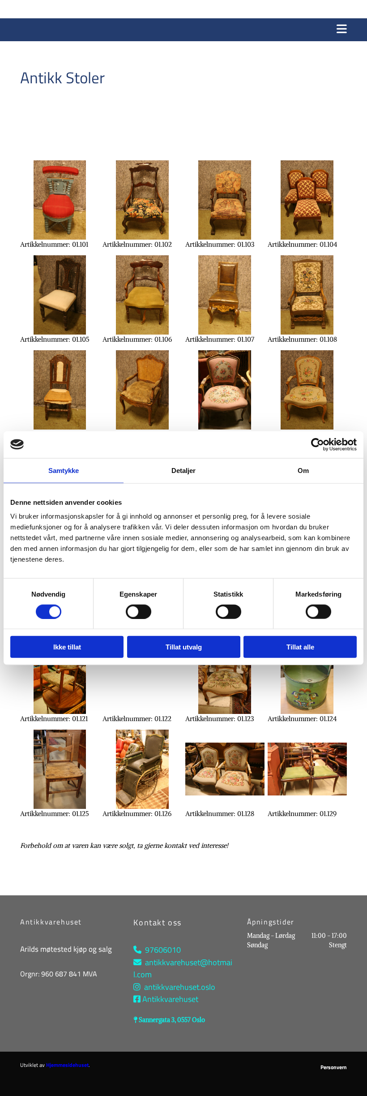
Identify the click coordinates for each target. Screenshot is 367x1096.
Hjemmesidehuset (67, 1065)
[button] (183, 30)
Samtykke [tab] (63, 470)
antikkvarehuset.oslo (179, 987)
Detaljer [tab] (183, 470)
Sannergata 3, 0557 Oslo (172, 1020)
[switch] (138, 611)
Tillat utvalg (184, 647)
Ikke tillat (67, 647)
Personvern (333, 1067)
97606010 (163, 950)
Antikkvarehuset (170, 999)
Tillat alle (300, 647)
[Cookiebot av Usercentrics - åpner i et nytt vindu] (317, 444)
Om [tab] (303, 470)
